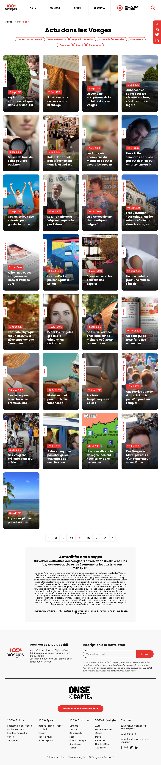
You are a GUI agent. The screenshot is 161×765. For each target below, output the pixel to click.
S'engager (95, 45)
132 (88, 537)
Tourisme (64, 45)
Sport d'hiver (45, 736)
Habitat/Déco (102, 744)
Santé (79, 45)
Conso (98, 733)
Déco (98, 736)
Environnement (41, 611)
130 (71, 537)
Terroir (73, 747)
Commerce (136, 39)
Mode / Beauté (103, 729)
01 (56, 537)
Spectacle (75, 744)
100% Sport (47, 720)
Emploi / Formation (82, 39)
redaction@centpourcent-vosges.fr (135, 741)
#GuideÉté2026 (57, 39)
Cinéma (73, 725)
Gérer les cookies (56, 757)
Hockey (43, 733)
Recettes (100, 740)
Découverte (76, 733)
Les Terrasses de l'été (29, 39)
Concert (74, 729)
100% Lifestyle (105, 720)
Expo (72, 736)
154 (104, 537)
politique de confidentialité (123, 670)
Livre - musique (77, 740)
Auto (97, 725)
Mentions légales (77, 757)
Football (43, 729)
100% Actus (15, 720)
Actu (17, 21)
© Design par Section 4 (101, 757)
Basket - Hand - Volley (51, 725)
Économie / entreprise (111, 39)
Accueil (9, 21)
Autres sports (46, 740)
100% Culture (79, 720)
